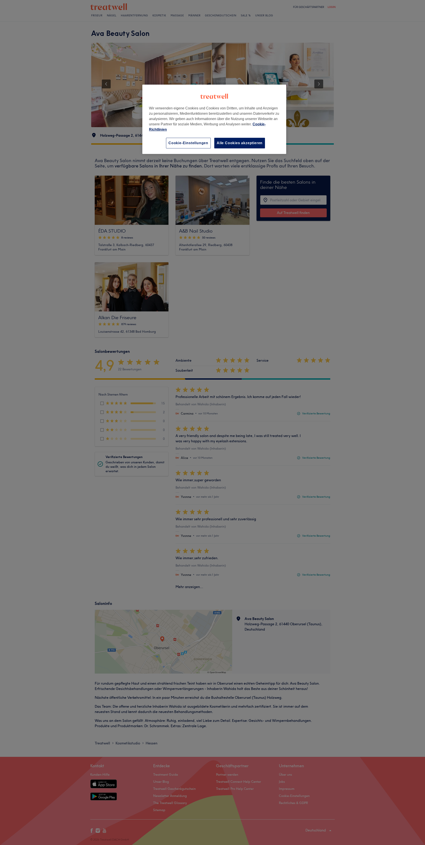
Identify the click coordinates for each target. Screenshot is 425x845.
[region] (214, 119)
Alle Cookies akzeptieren (240, 143)
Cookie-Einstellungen (188, 143)
